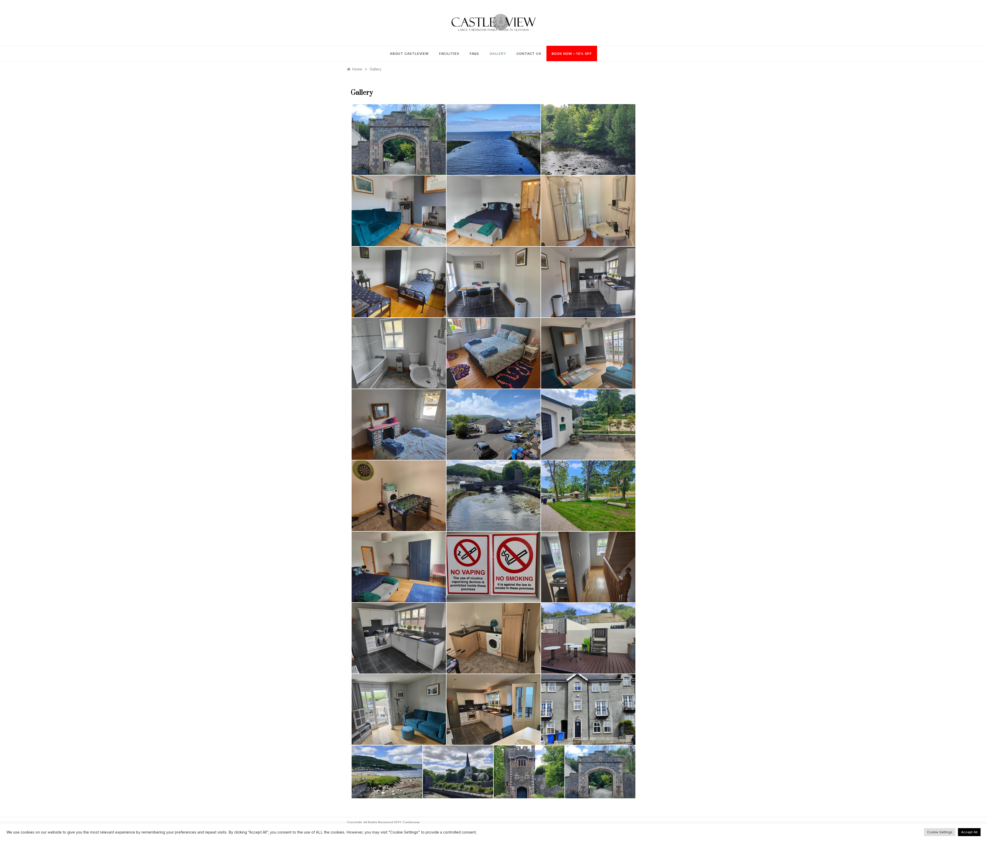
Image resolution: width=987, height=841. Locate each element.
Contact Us (528, 53)
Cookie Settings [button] (939, 832)
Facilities (449, 53)
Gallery (497, 53)
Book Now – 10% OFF (572, 53)
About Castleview (409, 53)
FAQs (474, 53)
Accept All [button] (969, 832)
